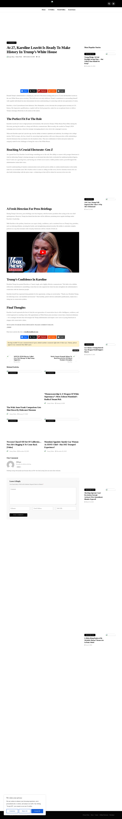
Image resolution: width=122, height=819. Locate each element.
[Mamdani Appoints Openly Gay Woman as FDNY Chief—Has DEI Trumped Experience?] (61, 428)
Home (43, 9)
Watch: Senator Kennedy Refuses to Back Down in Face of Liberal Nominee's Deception (61, 359)
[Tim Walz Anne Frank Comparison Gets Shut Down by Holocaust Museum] (24, 387)
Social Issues (71, 9)
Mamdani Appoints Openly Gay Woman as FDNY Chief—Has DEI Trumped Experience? (61, 444)
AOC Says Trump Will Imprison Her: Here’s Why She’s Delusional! (93, 205)
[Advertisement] (61, 25)
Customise (12, 811)
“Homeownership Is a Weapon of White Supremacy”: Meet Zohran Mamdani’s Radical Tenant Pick (61, 397)
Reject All (24, 811)
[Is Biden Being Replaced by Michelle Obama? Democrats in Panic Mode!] (110, 705)
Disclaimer (112, 815)
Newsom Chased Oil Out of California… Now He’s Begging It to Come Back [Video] (24, 444)
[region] (25, 805)
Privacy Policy (86, 815)
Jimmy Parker (18, 56)
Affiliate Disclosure (103, 815)
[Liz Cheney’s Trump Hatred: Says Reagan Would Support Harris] (110, 414)
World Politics (61, 9)
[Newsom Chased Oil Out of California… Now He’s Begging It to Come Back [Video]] (24, 428)
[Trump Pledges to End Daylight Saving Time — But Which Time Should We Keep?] (110, 124)
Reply (18, 466)
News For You (90, 54)
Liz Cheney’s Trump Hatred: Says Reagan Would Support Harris (93, 350)
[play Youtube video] (43, 252)
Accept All (37, 811)
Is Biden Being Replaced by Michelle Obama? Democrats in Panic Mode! (94, 640)
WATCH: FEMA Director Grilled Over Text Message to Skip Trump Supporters (24, 359)
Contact (96, 815)
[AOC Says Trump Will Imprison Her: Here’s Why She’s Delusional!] (110, 269)
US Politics (51, 9)
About (92, 815)
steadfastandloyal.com (31, 332)
